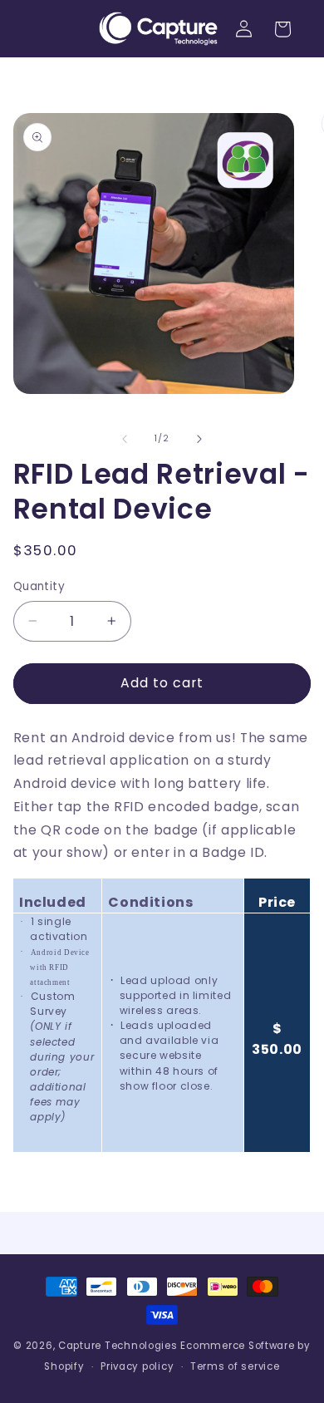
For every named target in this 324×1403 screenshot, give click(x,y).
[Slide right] (199, 439)
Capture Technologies (118, 1345)
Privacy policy (137, 1366)
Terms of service (235, 1366)
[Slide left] (124, 439)
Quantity (39, 586)
